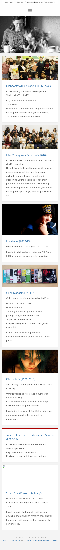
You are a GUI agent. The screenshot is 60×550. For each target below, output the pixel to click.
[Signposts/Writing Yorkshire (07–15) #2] (30, 68)
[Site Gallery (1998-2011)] (30, 361)
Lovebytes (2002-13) (18, 241)
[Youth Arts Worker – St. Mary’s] (30, 476)
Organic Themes (32, 540)
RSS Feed (45, 540)
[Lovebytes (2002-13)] (30, 219)
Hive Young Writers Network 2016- (26, 155)
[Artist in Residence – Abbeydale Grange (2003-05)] (30, 428)
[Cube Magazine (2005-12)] (30, 276)
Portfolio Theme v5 (11, 540)
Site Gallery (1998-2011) (20, 379)
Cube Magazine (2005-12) (21, 293)
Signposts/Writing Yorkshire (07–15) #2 (29, 86)
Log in (54, 540)
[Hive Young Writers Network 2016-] (30, 137)
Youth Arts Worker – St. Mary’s (24, 493)
